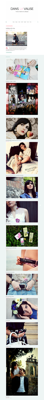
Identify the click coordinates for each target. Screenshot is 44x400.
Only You (7, 199)
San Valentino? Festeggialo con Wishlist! (11, 81)
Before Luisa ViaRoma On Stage (10, 296)
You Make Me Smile (8, 346)
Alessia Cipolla (7, 82)
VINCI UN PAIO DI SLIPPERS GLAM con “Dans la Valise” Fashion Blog (14, 175)
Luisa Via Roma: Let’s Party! (9, 116)
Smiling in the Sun (10, 28)
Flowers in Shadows (8, 223)
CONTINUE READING (8, 52)
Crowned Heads (8, 320)
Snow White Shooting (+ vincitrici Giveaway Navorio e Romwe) (13, 140)
